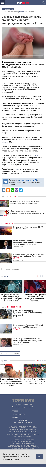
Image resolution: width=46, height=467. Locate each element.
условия (16, 459)
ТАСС (36, 155)
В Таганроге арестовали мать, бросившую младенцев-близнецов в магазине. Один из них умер (27, 212)
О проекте (14, 411)
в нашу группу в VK (28, 180)
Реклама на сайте (18, 414)
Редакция (14, 417)
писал (17, 168)
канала (4, 141)
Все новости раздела (10, 269)
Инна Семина (29, 12)
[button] (2, 2)
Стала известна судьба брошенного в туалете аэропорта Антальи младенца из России (25, 202)
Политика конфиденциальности (23, 421)
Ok (39, 457)
